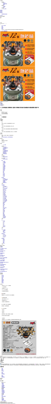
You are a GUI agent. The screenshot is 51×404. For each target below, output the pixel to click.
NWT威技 (4, 195)
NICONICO (4, 194)
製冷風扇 (4, 178)
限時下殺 (4, 149)
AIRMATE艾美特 (5, 188)
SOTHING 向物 (5, 199)
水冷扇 (4, 175)
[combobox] (25, 23)
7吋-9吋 (4, 221)
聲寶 (3, 205)
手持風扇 (4, 166)
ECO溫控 (4, 229)
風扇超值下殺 (4, 182)
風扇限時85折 (4, 148)
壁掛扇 (4, 174)
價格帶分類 (3, 233)
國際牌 (4, 202)
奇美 (3, 241)
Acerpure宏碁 (4, 186)
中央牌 (4, 204)
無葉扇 (4, 169)
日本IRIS (4, 191)
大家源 (4, 210)
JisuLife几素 (4, 192)
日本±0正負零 (4, 207)
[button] (25, 4)
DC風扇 (4, 161)
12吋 (3, 223)
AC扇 (3, 163)
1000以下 (4, 234)
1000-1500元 (4, 235)
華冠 (3, 212)
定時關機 (4, 230)
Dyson (4, 185)
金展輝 (4, 215)
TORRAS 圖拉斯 (5, 200)
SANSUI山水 (4, 197)
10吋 (3, 222)
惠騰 (3, 213)
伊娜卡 (4, 214)
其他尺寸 (4, 226)
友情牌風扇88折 (5, 153)
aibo (3, 187)
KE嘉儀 (4, 208)
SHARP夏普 (4, 198)
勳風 (3, 203)
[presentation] (25, 48)
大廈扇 (4, 170)
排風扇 (4, 164)
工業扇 (4, 173)
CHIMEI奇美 (4, 189)
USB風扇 (4, 165)
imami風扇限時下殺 (5, 150)
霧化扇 (4, 176)
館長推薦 (3, 177)
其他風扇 (4, 168)
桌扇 (3, 171)
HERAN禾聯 (4, 190)
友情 (3, 209)
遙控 (3, 231)
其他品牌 (4, 217)
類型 (2, 160)
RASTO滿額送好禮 (5, 179)
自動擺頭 (4, 232)
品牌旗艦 (3, 238)
